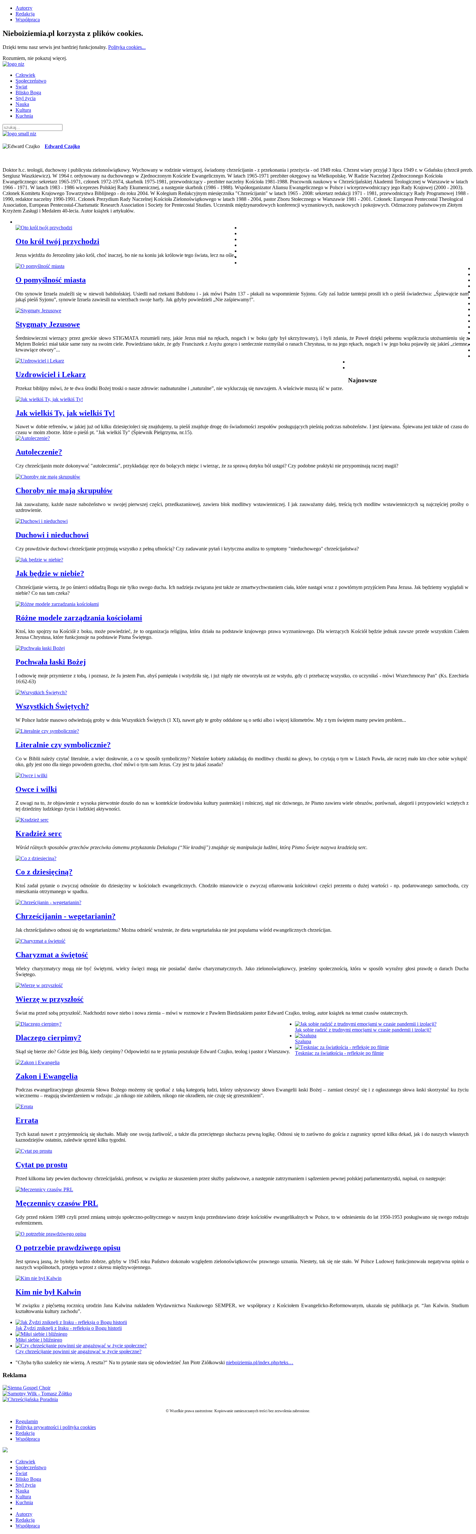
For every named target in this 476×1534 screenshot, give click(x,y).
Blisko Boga (28, 92)
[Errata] (24, 1106)
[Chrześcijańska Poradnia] (30, 1399)
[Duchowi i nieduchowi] (42, 521)
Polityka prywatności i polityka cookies (56, 1427)
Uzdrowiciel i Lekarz (51, 374)
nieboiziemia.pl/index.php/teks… (259, 1362)
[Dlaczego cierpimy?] (39, 1024)
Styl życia (26, 98)
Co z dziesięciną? (44, 872)
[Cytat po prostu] (34, 1151)
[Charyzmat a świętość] (40, 941)
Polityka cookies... (127, 47)
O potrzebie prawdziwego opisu (68, 1247)
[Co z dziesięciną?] (36, 858)
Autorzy (24, 8)
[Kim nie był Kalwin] (39, 1278)
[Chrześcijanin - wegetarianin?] (48, 902)
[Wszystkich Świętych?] (41, 692)
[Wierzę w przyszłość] (39, 985)
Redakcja (25, 14)
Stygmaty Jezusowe (48, 324)
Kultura (23, 110)
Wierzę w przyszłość (50, 999)
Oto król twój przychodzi (57, 241)
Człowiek (25, 75)
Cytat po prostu (41, 1164)
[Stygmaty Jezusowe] (38, 310)
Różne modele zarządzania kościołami (79, 618)
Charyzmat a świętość (52, 955)
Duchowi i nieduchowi (52, 535)
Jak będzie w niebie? (50, 573)
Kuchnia (24, 116)
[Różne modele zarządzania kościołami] (57, 604)
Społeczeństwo (31, 81)
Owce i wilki (36, 789)
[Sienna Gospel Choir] (27, 1387)
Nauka (22, 104)
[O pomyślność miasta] (40, 266)
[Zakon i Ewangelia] (38, 1062)
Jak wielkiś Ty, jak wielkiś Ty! (65, 413)
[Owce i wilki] (31, 775)
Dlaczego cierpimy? (48, 1037)
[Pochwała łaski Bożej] (40, 648)
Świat (21, 86)
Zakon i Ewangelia (47, 1076)
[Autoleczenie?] (33, 438)
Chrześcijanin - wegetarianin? (66, 916)
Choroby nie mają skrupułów (64, 490)
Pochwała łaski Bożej (51, 662)
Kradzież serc (39, 833)
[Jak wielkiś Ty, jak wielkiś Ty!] (49, 399)
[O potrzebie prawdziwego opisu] (51, 1234)
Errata (27, 1120)
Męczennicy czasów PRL (57, 1203)
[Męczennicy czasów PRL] (44, 1189)
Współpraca (28, 19)
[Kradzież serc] (32, 820)
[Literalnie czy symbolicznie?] (47, 731)
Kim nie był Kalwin (48, 1292)
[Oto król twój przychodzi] (44, 227)
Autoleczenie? (39, 452)
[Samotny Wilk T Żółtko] (37, 1393)
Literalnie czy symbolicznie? (63, 745)
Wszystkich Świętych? (52, 706)
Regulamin (27, 1421)
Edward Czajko (62, 146)
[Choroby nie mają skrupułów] (48, 476)
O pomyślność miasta (51, 280)
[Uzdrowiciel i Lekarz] (40, 360)
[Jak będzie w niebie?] (39, 559)
